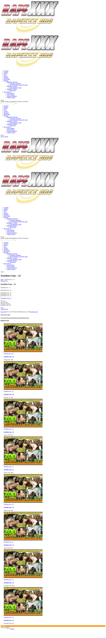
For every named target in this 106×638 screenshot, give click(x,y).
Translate (12, 629)
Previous (3, 281)
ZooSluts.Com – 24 (8, 579)
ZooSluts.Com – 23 (8, 617)
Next (6, 281)
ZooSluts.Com (4, 309)
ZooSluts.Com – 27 (8, 466)
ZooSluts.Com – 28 (8, 429)
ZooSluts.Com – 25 (8, 542)
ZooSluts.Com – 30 (8, 353)
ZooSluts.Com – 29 (8, 391)
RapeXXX (3, 311)
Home (2, 279)
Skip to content (4, 136)
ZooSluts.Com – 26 (8, 504)
